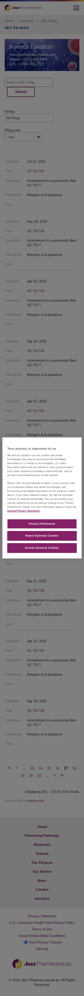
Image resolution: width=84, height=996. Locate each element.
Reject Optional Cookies (41, 535)
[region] (42, 498)
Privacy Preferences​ (42, 523)
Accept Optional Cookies (42, 548)
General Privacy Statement (23, 511)
